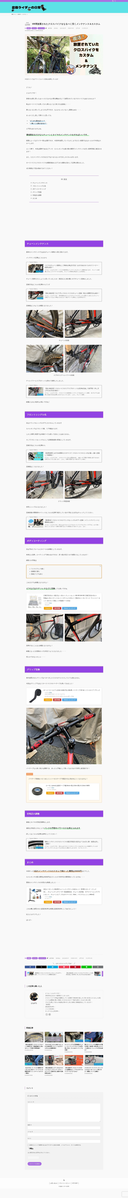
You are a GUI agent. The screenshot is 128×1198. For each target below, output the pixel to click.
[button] (30, 967)
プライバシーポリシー (64, 1183)
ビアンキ (78, 28)
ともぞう (34, 1003)
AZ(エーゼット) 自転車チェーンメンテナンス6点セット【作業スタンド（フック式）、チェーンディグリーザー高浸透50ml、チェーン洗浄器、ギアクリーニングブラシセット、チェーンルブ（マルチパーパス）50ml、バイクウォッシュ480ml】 (71, 891)
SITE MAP (75, 1183)
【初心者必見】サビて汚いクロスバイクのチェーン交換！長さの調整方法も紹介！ (72, 293)
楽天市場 (57, 608)
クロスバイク (71, 28)
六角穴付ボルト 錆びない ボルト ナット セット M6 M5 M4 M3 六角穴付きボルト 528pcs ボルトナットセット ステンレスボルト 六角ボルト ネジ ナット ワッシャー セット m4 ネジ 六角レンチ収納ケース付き (71, 598)
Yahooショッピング (69, 608)
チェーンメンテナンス (40, 183)
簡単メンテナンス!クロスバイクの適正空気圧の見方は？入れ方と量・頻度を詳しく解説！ (71, 843)
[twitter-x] (47, 1014)
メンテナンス (41, 28)
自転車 (28, 28)
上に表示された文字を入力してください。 (39, 1152)
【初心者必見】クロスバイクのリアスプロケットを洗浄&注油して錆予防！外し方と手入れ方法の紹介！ (72, 389)
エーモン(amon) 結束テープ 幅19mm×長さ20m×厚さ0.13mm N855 (68, 785)
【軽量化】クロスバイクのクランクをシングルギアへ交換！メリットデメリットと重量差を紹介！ (72, 521)
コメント (31, 1102)
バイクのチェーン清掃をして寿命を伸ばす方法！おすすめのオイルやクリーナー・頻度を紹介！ (72, 266)
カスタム (34, 28)
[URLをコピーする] (98, 967)
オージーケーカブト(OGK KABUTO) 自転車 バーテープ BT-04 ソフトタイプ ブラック (71, 690)
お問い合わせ (53, 1183)
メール (30, 1131)
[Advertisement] (64, 220)
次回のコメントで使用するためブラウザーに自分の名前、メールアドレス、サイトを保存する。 (55, 1145)
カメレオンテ (63, 28)
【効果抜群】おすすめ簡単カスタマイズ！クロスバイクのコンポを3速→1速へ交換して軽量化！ (72, 454)
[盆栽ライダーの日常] (29, 7)
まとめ (35, 198)
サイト (29, 1138)
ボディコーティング (39, 189)
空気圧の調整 (37, 195)
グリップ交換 (37, 192)
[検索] (115, 1)
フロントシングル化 (39, 186)
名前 (30, 1125)
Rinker (50, 602)
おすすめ (50, 28)
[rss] (113, 1)
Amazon (48, 608)
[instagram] (50, 1014)
